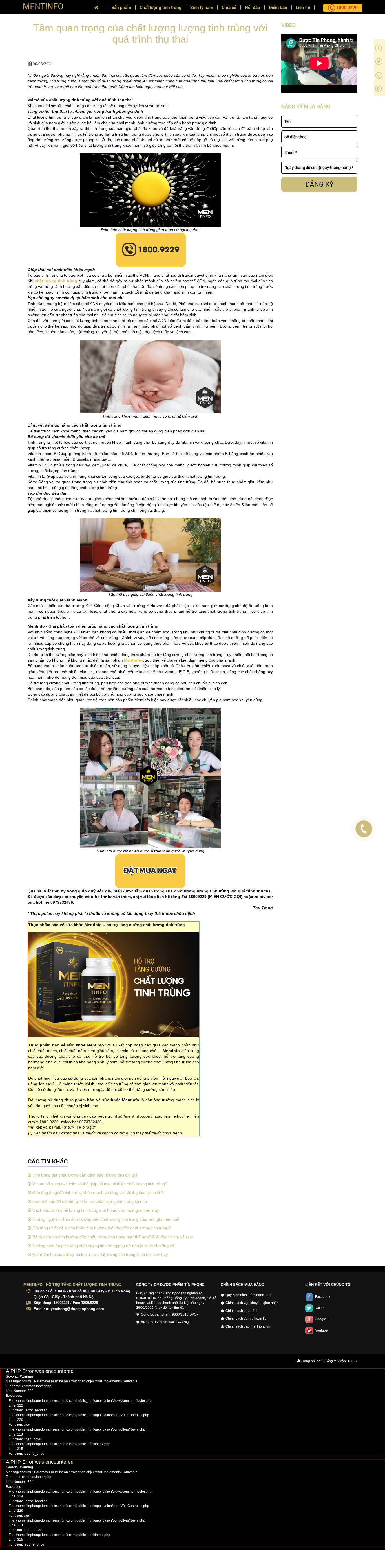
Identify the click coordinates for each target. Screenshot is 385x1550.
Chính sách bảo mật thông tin (247, 1326)
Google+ (321, 1319)
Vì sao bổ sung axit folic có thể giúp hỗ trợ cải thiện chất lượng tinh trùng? (99, 1183)
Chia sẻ (229, 7)
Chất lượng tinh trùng (161, 7)
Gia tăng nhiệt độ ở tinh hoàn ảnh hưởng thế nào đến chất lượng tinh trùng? (101, 1228)
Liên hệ (303, 7)
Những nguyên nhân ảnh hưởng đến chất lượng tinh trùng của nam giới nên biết (105, 1219)
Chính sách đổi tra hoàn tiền (247, 1319)
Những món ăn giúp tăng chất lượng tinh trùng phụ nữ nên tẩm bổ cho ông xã (102, 1245)
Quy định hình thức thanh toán (248, 1295)
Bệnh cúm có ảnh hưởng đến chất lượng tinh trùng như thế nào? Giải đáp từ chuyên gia (112, 1237)
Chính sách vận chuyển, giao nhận (252, 1303)
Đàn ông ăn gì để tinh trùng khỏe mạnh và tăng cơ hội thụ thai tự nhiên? (97, 1192)
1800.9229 (49, 1122)
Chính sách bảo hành (241, 1311)
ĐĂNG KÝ (319, 184)
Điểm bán (278, 7)
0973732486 (90, 1122)
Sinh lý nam (201, 7)
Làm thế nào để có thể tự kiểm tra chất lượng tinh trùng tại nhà (89, 1201)
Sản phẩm (121, 7)
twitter (319, 1308)
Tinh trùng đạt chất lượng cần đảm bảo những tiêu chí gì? (84, 1175)
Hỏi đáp (252, 7)
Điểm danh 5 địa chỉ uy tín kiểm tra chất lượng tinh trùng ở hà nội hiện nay (99, 1254)
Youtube (321, 1330)
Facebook (322, 1297)
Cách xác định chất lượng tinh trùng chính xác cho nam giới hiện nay (95, 1210)
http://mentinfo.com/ (132, 1116)
